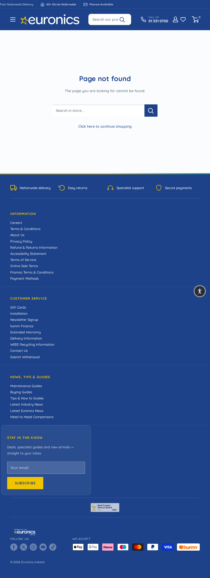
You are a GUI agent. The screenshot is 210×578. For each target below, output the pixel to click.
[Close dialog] (197, 246)
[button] (200, 291)
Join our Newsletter (155, 295)
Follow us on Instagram (155, 314)
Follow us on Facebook (155, 332)
